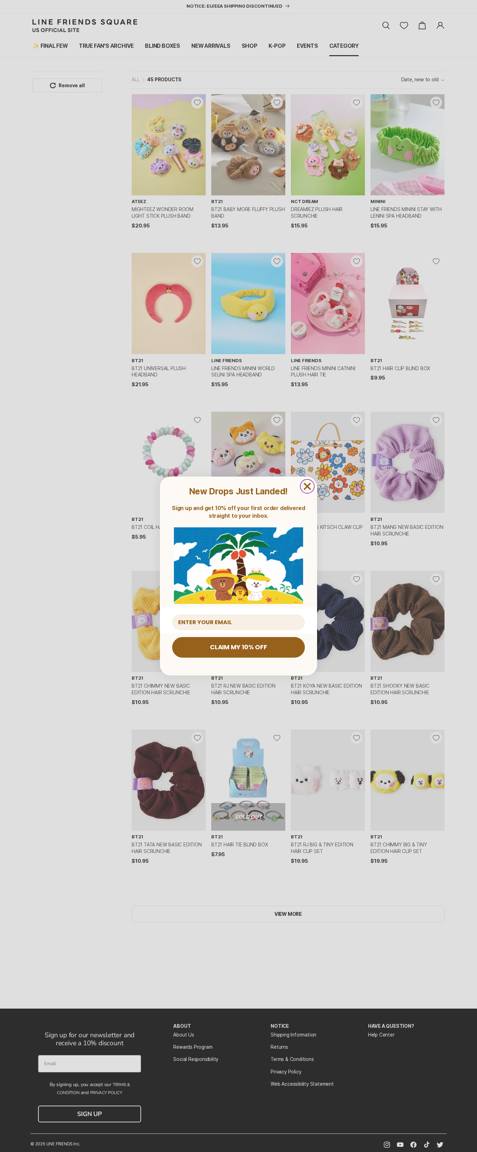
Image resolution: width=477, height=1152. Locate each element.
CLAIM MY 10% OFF (238, 647)
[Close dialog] (307, 486)
